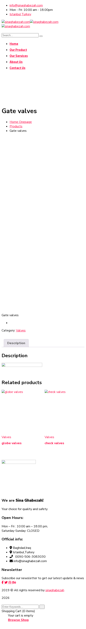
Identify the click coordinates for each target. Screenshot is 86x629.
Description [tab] (16, 343)
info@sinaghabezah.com (26, 5)
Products (16, 126)
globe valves (12, 443)
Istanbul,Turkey (20, 14)
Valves (21, 330)
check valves (54, 443)
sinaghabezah (54, 590)
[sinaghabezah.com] (16, 22)
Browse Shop (18, 620)
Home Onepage (21, 122)
